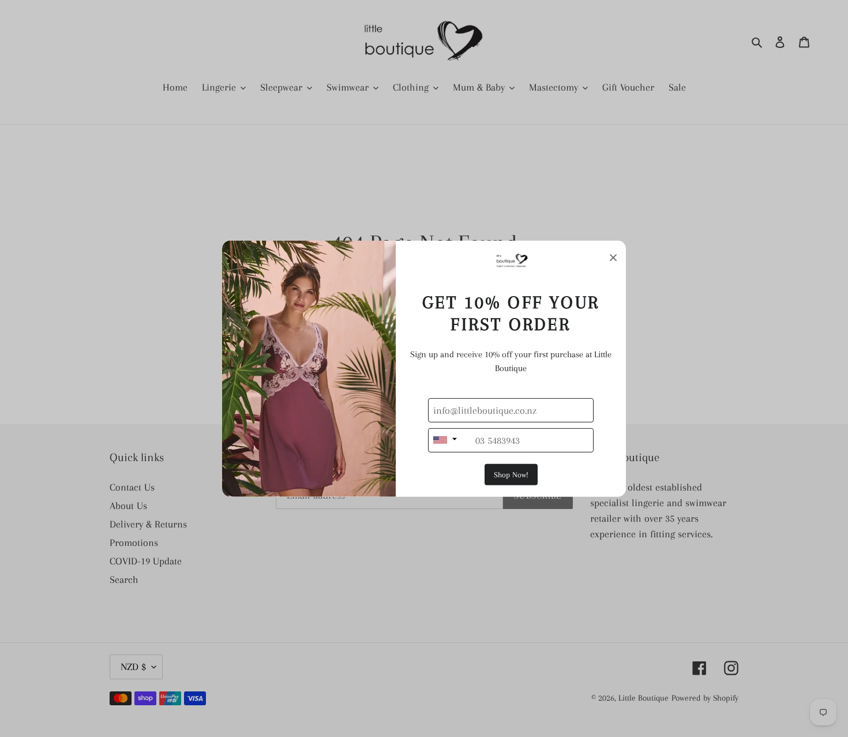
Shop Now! (511, 474)
